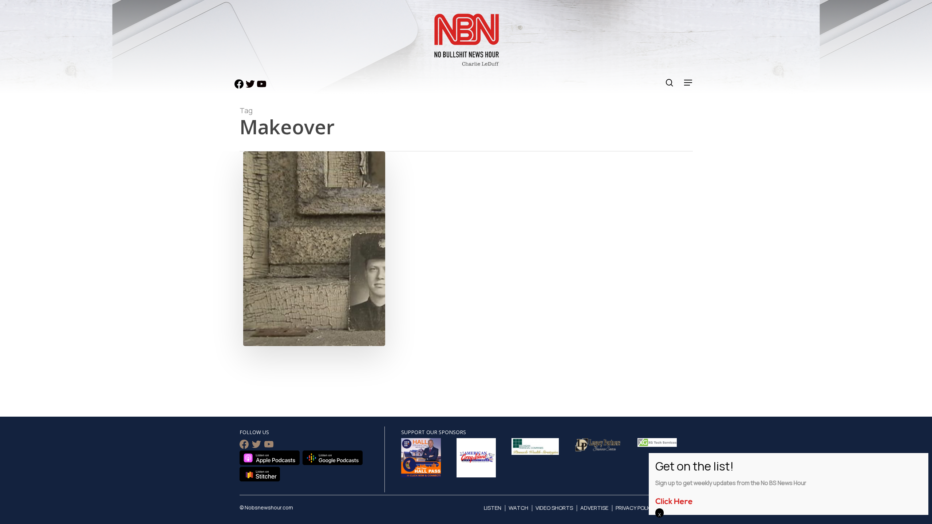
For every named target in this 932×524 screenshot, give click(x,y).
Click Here (674, 502)
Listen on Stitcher (260, 474)
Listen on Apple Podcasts (270, 457)
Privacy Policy (635, 508)
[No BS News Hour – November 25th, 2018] (314, 319)
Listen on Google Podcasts (333, 457)
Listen (492, 508)
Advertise (594, 508)
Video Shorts (554, 508)
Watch (518, 508)
